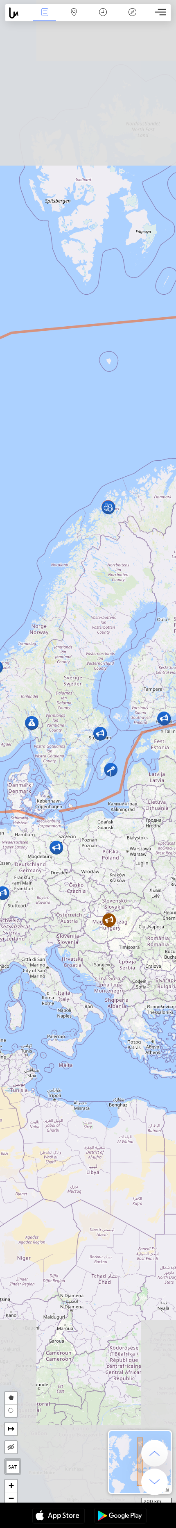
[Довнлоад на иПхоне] (58, 1516)
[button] (111, 770)
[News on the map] (17, 13)
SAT (13, 1467)
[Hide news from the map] (11, 1447)
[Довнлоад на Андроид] (120, 1516)
